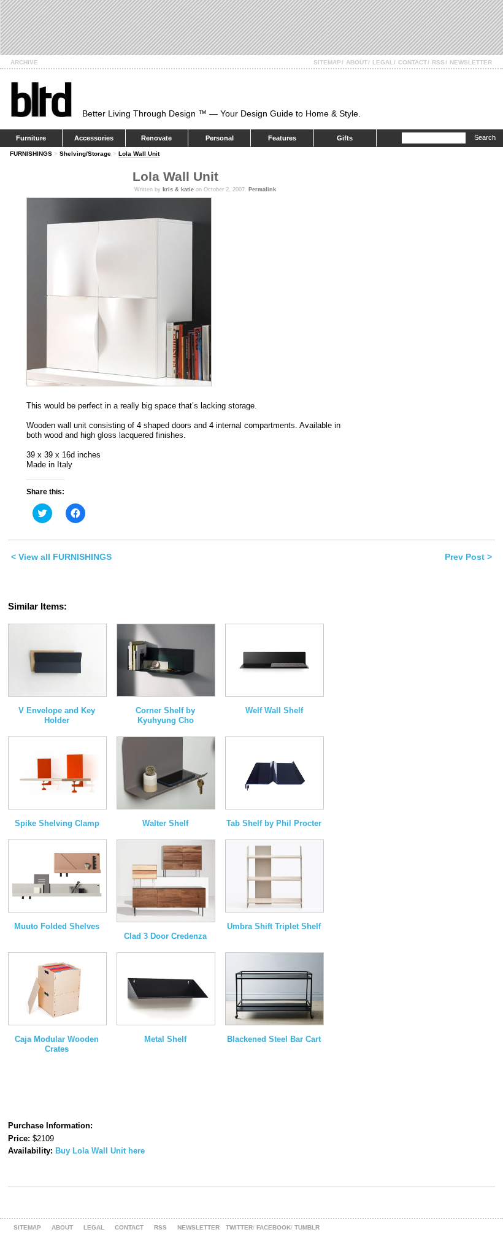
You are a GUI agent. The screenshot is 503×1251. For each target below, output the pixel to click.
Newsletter (471, 62)
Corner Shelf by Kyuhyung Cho (165, 715)
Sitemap (327, 62)
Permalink (262, 189)
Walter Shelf (165, 823)
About (356, 62)
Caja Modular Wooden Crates (57, 1044)
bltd (41, 99)
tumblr (307, 1227)
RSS (438, 62)
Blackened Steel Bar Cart (274, 1039)
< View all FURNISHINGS (61, 557)
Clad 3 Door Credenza (165, 936)
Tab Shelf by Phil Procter (273, 823)
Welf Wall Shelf (274, 710)
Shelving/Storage (85, 153)
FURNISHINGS (31, 153)
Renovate (156, 138)
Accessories (93, 138)
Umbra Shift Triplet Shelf (274, 926)
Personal (219, 138)
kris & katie (178, 189)
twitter (239, 1227)
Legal (382, 62)
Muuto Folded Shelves (56, 926)
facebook (273, 1227)
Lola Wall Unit (138, 153)
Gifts (345, 138)
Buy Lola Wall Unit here (100, 1150)
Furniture (31, 138)
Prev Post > (468, 557)
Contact (412, 62)
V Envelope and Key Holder (56, 715)
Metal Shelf (165, 1039)
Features (282, 138)
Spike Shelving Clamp (57, 823)
